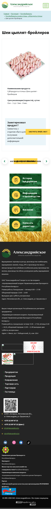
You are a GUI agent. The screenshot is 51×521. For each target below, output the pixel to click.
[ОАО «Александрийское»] (24, 253)
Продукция (15, 14)
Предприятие (11, 372)
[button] (46, 5)
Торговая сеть (12, 384)
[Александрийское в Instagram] (14, 442)
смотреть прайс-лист (38, 132)
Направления (11, 380)
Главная (6, 14)
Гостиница (10, 392)
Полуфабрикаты (26, 14)
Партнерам (10, 388)
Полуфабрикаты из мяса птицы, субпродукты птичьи (24, 16)
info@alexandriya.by (11, 428)
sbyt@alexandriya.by (11, 433)
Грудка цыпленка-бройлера (27, 161)
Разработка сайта (29, 502)
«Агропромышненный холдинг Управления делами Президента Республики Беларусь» (22, 475)
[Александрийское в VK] (5, 442)
